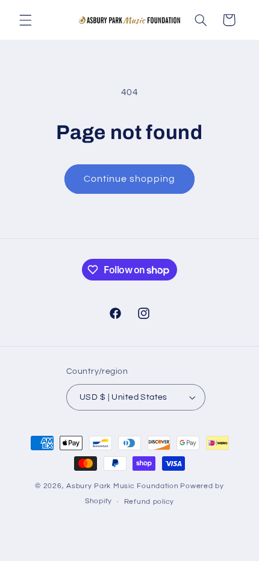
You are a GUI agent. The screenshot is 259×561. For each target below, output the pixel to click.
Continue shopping (130, 179)
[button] (25, 20)
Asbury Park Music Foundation (122, 486)
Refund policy (149, 501)
